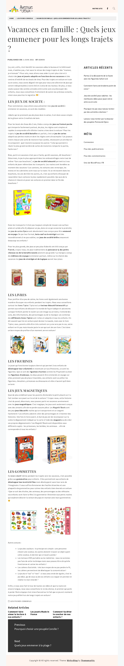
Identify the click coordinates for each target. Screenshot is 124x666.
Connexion (89, 142)
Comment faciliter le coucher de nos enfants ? (62, 614)
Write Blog (72, 660)
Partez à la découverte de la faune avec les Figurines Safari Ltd (98, 77)
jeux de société (57, 106)
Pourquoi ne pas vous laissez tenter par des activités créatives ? (99, 110)
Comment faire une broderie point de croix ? (100, 87)
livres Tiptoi (23, 305)
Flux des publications (94, 149)
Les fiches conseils (20, 601)
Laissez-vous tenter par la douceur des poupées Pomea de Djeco (98, 120)
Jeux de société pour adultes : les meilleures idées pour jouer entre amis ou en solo (98, 98)
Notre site (97, 8)
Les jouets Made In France (40, 613)
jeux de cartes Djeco (19, 231)
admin (42, 59)
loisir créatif (16, 476)
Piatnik (11, 249)
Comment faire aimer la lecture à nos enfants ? (17, 614)
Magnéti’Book (59, 407)
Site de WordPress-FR (94, 162)
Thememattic (88, 660)
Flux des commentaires (94, 156)
